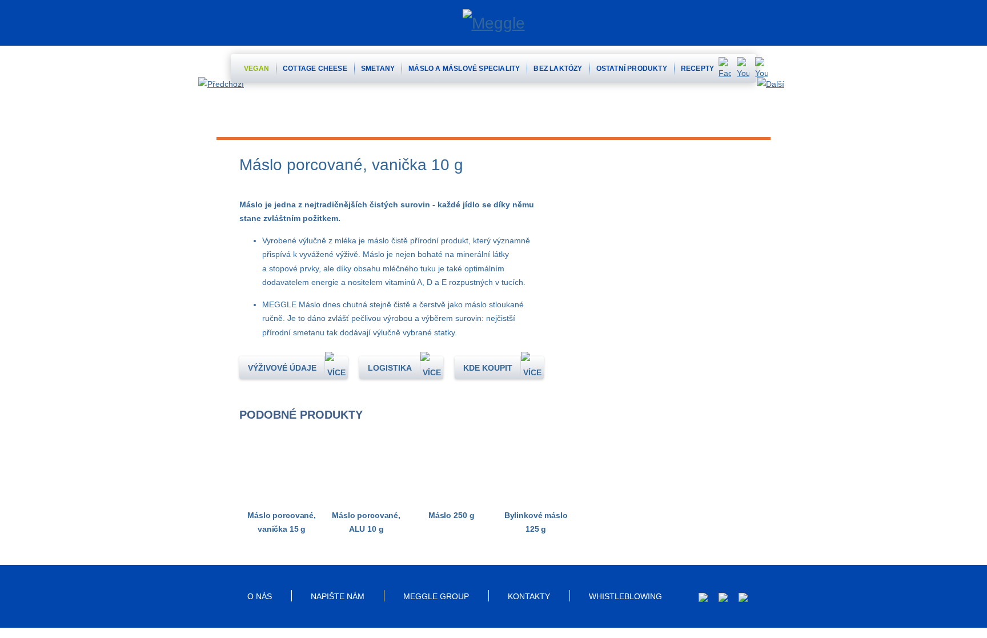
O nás (259, 596)
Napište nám (337, 596)
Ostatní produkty (631, 69)
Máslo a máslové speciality (464, 69)
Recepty (697, 69)
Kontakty (529, 596)
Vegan (256, 69)
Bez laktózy (557, 69)
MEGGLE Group (436, 596)
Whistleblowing (625, 596)
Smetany (378, 69)
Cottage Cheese (315, 69)
